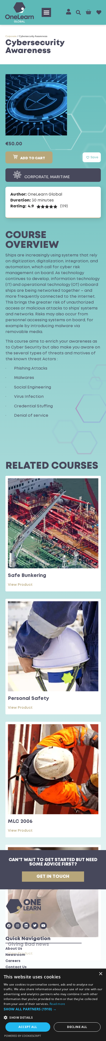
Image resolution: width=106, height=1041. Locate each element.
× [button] (100, 974)
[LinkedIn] (26, 925)
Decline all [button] (77, 1027)
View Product (20, 584)
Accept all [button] (27, 1027)
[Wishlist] (98, 12)
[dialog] (53, 1005)
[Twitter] (34, 925)
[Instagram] (17, 925)
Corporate (11, 36)
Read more (57, 1004)
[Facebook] (8, 925)
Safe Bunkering (27, 575)
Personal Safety (28, 698)
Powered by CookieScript (22, 1036)
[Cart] (88, 12)
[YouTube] (43, 925)
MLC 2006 (20, 821)
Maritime (60, 177)
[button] (46, 12)
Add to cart (32, 158)
